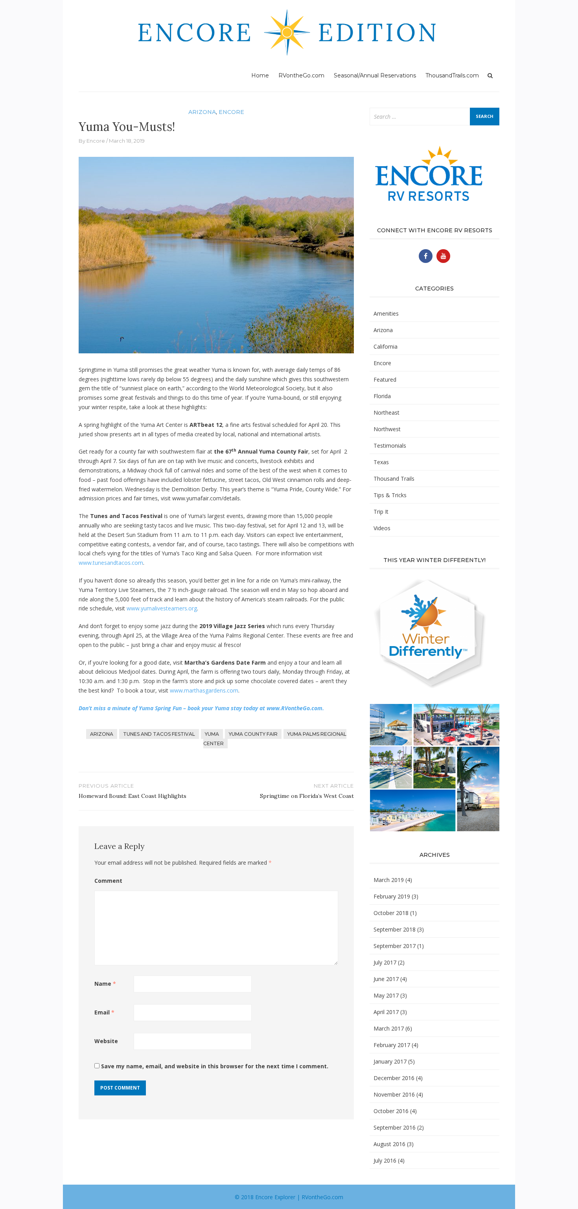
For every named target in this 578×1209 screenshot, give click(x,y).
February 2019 (392, 896)
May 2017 (386, 995)
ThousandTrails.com (452, 75)
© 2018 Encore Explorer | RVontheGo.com (289, 1197)
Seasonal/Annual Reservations (375, 75)
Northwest (387, 429)
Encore (231, 112)
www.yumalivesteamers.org (162, 608)
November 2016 (394, 1094)
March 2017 (389, 1028)
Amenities (386, 313)
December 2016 (394, 1078)
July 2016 (385, 1160)
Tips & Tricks (390, 495)
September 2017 (395, 946)
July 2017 (385, 962)
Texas (381, 462)
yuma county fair (253, 734)
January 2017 (390, 1061)
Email (104, 1012)
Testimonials (390, 445)
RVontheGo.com (301, 75)
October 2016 (391, 1111)
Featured (385, 379)
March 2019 (389, 880)
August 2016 (389, 1144)
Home (260, 75)
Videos (382, 528)
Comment (108, 880)
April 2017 (386, 1012)
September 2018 (395, 929)
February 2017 (392, 1045)
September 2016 (395, 1127)
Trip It (381, 511)
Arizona (202, 112)
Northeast (386, 412)
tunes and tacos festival (159, 734)
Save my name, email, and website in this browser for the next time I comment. (214, 1066)
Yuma (212, 734)
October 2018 (391, 913)
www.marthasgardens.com (204, 690)
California (386, 346)
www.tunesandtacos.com (111, 562)
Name (105, 983)
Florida (382, 396)
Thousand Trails (394, 478)
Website (106, 1041)
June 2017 (386, 979)
